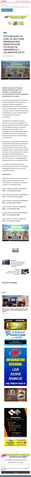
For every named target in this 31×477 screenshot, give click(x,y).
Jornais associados (25, 1)
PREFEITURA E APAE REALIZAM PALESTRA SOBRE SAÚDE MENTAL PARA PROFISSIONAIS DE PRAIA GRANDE (15, 310)
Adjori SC (17, 1)
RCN (5, 32)
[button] (4, 234)
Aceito (15, 472)
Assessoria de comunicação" (12, 296)
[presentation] (26, 293)
